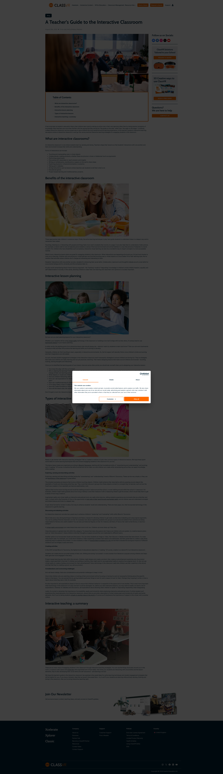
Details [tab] (111, 379)
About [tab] (138, 379)
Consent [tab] (85, 379)
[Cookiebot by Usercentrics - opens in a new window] (141, 374)
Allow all (136, 399)
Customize (110, 399)
